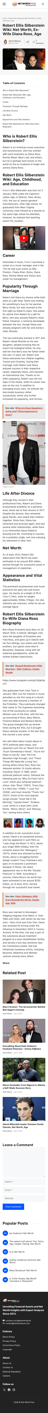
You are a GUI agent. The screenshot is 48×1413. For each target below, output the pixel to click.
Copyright (7, 1349)
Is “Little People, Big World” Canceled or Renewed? (23, 1279)
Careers (6, 1375)
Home (5, 18)
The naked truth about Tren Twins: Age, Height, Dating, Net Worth (26, 1242)
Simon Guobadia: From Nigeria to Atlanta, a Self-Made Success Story (24, 1086)
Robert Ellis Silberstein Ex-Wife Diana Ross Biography (21, 125)
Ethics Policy (9, 1337)
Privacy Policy (9, 1341)
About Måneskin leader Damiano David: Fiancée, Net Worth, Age (23, 1125)
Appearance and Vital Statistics (16, 119)
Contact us (8, 1367)
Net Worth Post (27, 1402)
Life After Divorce (10, 111)
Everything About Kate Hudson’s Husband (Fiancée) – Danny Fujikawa (22, 1047)
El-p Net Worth (17, 1252)
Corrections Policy (11, 1345)
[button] (43, 4)
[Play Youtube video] (24, 238)
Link (34, 41)
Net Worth (7, 115)
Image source (8, 487)
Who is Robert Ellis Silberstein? (16, 90)
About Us (7, 1363)
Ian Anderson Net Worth (21, 1233)
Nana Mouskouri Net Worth (23, 1270)
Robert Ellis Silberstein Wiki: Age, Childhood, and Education (17, 96)
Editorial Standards (12, 1371)
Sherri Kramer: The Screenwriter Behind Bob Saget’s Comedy (24, 1008)
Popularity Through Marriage (15, 106)
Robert (6, 190)
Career (6, 102)
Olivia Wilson (15, 41)
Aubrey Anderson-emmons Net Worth (25, 1261)
